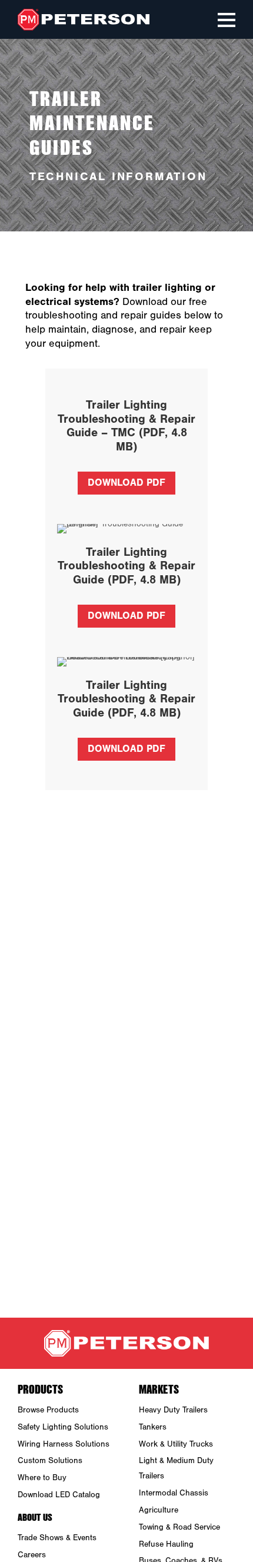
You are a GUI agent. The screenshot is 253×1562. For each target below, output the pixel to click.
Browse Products (48, 1410)
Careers (32, 1555)
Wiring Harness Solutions (63, 1444)
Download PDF (126, 482)
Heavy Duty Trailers (173, 1410)
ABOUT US (35, 1517)
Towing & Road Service (179, 1527)
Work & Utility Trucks (176, 1444)
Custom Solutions (50, 1460)
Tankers (153, 1427)
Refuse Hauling (166, 1544)
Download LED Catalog (59, 1495)
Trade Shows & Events (57, 1538)
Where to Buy (42, 1478)
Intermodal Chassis (173, 1493)
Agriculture (158, 1510)
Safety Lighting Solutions (63, 1427)
